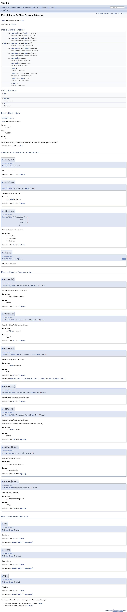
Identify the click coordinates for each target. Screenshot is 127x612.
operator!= (15, 33)
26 (13, 590)
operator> (14, 53)
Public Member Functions (102, 13)
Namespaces (26, 7)
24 (13, 538)
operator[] (14, 58)
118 (14, 474)
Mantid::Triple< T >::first (18, 379)
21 (13, 203)
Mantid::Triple (7, 166)
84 (13, 340)
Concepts (36, 7)
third (5, 104)
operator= (14, 43)
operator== (15, 48)
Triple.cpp (22, 174)
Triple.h (12, 24)
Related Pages (15, 7)
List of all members (122, 13)
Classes (44, 7)
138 (14, 508)
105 (14, 439)
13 (13, 174)
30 (13, 245)
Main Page (5, 7)
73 (13, 306)
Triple (8, 10)
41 (13, 375)
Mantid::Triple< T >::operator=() (22, 542)
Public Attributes (113, 13)
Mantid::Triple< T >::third (57, 379)
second (6, 99)
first (5, 93)
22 (12, 146)
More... (23, 20)
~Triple (13, 83)
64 (13, 401)
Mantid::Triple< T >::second (36, 379)
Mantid (3, 10)
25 (13, 564)
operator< (14, 38)
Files (51, 7)
